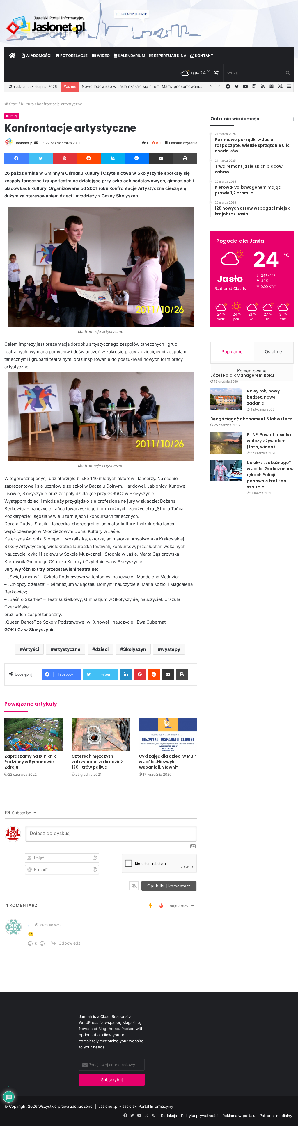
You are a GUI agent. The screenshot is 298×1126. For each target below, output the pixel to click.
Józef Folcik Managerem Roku (242, 375)
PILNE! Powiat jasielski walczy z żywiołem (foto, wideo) (270, 441)
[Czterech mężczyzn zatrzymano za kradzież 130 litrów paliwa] (101, 734)
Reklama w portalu (239, 1115)
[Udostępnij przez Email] (161, 158)
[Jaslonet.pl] (46, 26)
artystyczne (67, 649)
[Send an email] (36, 143)
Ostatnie (273, 351)
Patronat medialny (276, 1115)
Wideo (103, 55)
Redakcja (169, 1115)
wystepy (170, 649)
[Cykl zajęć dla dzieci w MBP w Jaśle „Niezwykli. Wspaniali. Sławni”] (168, 734)
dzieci (102, 649)
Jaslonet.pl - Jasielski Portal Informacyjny (135, 1106)
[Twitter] (41, 158)
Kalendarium (131, 55)
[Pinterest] (65, 158)
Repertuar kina (169, 55)
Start (13, 103)
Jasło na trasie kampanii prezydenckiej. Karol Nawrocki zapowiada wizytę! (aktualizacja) (161, 86)
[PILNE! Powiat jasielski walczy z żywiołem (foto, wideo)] (226, 443)
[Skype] (113, 158)
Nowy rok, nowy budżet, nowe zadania (263, 397)
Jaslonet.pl (24, 143)
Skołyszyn (134, 649)
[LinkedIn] (126, 674)
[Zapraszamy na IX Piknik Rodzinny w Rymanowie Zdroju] (33, 734)
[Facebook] (16, 158)
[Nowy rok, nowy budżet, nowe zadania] (226, 399)
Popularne (232, 351)
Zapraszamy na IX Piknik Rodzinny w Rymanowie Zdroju (30, 761)
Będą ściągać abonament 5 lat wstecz (251, 419)
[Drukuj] (185, 158)
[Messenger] (137, 158)
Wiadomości (38, 55)
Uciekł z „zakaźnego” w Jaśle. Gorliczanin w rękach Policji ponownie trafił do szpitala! (270, 475)
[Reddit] (89, 158)
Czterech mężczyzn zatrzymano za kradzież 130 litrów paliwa (97, 761)
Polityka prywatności (199, 1115)
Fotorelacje (73, 55)
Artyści (31, 649)
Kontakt (203, 55)
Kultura (27, 103)
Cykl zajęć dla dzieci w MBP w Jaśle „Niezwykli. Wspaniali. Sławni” (167, 761)
